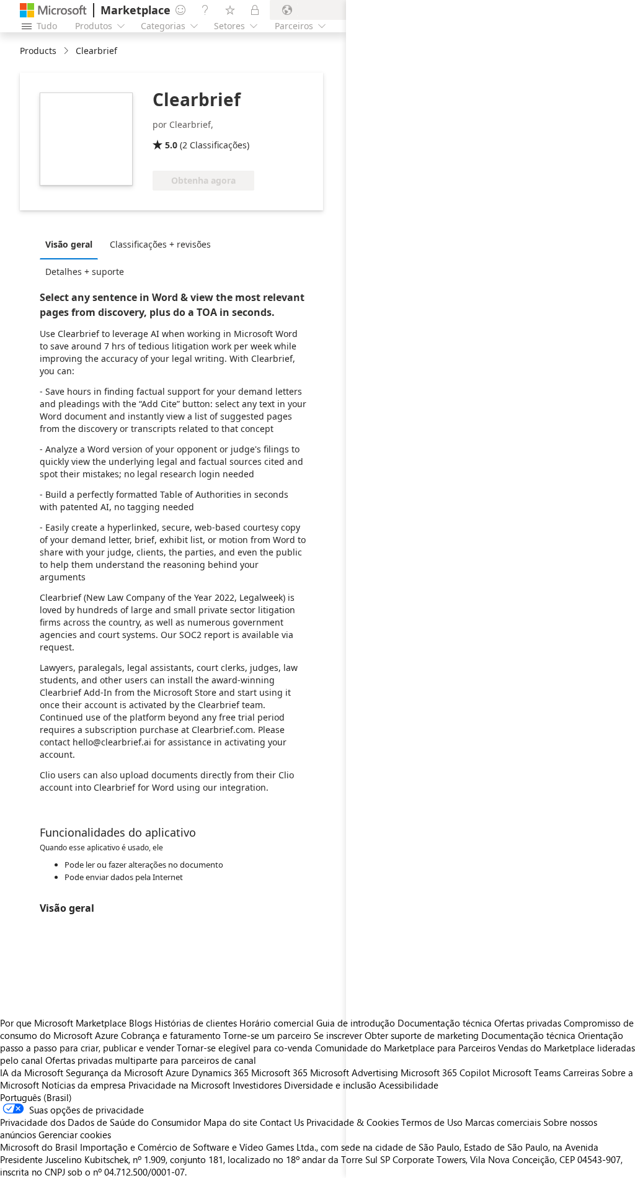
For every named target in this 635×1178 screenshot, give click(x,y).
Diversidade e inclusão (330, 1085)
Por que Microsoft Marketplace (63, 1023)
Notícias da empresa (84, 1085)
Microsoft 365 (279, 1072)
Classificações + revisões (160, 244)
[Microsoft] (53, 10)
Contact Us (282, 1122)
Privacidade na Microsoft (179, 1085)
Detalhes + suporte (84, 271)
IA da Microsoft (31, 1072)
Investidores (257, 1085)
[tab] (72, 244)
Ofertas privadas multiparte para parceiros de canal (150, 1060)
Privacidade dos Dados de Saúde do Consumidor (100, 1122)
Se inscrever (338, 1035)
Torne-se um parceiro (267, 1035)
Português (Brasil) (36, 1097)
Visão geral (68, 244)
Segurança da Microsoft (114, 1072)
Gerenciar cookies (74, 1134)
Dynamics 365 (220, 1072)
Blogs (140, 1023)
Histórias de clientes (195, 1023)
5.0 (171, 145)
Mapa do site (230, 1122)
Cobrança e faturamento (171, 1035)
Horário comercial (276, 1023)
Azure (177, 1072)
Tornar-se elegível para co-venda (245, 1047)
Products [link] (38, 50)
